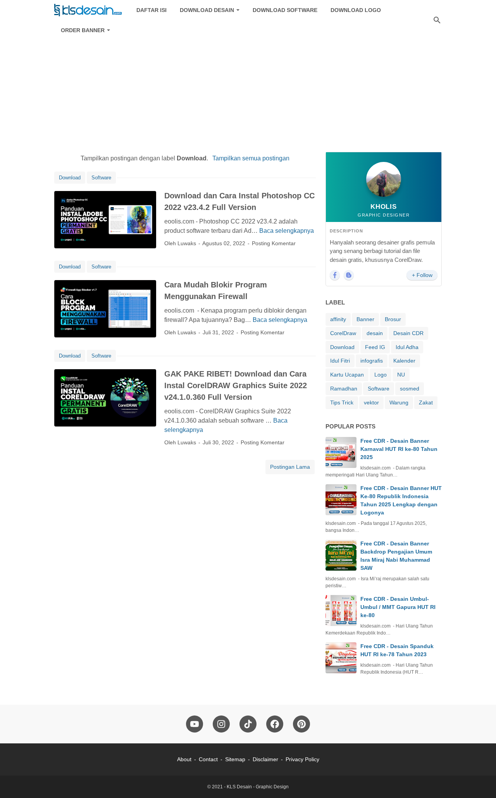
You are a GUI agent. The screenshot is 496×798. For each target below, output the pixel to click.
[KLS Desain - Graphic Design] (88, 10)
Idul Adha (407, 347)
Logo (380, 374)
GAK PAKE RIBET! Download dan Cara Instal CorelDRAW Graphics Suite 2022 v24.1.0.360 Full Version (235, 385)
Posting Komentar (274, 243)
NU (401, 374)
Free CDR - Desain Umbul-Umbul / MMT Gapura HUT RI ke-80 (398, 607)
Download (70, 178)
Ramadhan (343, 388)
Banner (365, 319)
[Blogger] (349, 275)
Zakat (426, 402)
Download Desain (207, 10)
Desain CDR (408, 333)
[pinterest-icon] (301, 724)
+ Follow (422, 275)
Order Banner (83, 30)
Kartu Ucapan (347, 374)
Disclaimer (265, 759)
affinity (338, 319)
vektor (371, 402)
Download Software (285, 10)
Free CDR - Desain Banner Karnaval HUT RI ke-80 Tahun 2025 (398, 449)
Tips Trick (341, 402)
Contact (208, 759)
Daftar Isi (151, 10)
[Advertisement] (248, 86)
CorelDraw (343, 333)
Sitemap (235, 759)
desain (375, 333)
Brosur (393, 319)
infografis (371, 361)
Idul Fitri (340, 361)
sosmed (409, 388)
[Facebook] (335, 275)
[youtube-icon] (194, 724)
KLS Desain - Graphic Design (258, 786)
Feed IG (375, 347)
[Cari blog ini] (437, 20)
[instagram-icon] (221, 724)
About (184, 759)
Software (101, 178)
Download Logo (356, 10)
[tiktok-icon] (248, 724)
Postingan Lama (290, 467)
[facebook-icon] (274, 724)
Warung (398, 402)
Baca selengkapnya (286, 230)
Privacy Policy (302, 759)
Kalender (404, 361)
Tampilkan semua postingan (250, 158)
